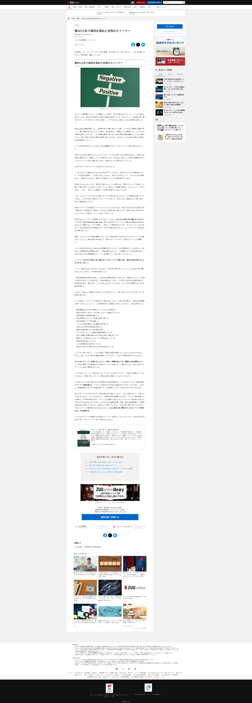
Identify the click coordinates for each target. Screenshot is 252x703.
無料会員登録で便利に (154, 2)
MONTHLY (180, 74)
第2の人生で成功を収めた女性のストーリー (103, 465)
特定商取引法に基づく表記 (94, 677)
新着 (74, 7)
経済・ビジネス (116, 7)
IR (106, 672)
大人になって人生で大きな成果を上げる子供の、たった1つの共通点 (111, 468)
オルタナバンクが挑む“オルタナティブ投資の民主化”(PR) (111, 13)
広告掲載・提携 (113, 672)
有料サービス (141, 2)
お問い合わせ (122, 672)
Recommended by (137, 628)
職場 (77, 25)
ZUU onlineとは (79, 672)
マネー (99, 7)
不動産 (107, 7)
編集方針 (116, 674)
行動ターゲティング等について (111, 677)
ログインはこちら (170, 31)
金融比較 (142, 7)
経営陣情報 (101, 672)
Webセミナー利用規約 (153, 674)
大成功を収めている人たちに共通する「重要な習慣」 (106, 472)
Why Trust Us (109, 674)
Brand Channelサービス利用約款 (169, 674)
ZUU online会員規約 (126, 674)
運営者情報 (87, 672)
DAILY (160, 74)
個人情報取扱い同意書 (137, 677)
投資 (80, 7)
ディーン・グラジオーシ (124, 526)
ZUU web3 (156, 677)
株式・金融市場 (89, 7)
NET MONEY (148, 677)
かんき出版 (82, 40)
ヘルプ (163, 677)
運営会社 (94, 672)
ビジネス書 (79, 547)
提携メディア (179, 672)
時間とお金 (127, 7)
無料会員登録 (170, 26)
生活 (149, 7)
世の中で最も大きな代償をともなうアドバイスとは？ (106, 462)
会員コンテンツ (160, 7)
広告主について (78, 674)
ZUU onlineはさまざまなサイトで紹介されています (161, 672)
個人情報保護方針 (125, 677)
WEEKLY (170, 74)
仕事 (135, 7)
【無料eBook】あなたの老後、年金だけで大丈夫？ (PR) (142, 13)
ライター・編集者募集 (140, 672)
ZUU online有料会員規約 (139, 674)
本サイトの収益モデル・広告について (93, 674)
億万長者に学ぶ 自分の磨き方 (119, 52)
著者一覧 (130, 672)
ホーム (71, 672)
